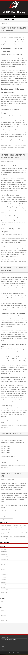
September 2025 (4, 556)
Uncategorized (4, 604)
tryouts (23, 465)
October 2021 (4, 579)
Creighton (14, 259)
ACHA (13, 145)
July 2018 (3, 595)
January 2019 (4, 592)
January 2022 (4, 572)
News (6, 145)
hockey (16, 465)
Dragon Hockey (11, 147)
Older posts (3, 23)
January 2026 (4, 554)
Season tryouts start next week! (11, 433)
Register (2, 610)
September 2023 (4, 564)
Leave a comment (15, 149)
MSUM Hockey (10, 261)
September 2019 (4, 589)
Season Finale (8, 149)
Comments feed (4, 618)
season (20, 465)
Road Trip (15, 261)
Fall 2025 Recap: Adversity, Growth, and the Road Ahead (13, 536)
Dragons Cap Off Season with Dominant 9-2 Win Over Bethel (13, 525)
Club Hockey (23, 145)
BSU (19, 145)
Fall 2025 (17, 425)
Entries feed (3, 615)
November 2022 (4, 567)
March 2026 (3, 549)
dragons (18, 259)
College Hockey (4, 147)
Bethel (16, 145)
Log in (2, 613)
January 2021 (4, 582)
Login (3, 649)
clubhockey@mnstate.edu (10, 639)
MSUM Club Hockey (14, 12)
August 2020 (3, 584)
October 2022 (4, 569)
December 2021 (4, 574)
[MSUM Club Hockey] (14, 8)
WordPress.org (4, 620)
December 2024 (4, 559)
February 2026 (4, 551)
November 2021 (4, 577)
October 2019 (4, 587)
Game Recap (18, 147)
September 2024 (4, 561)
